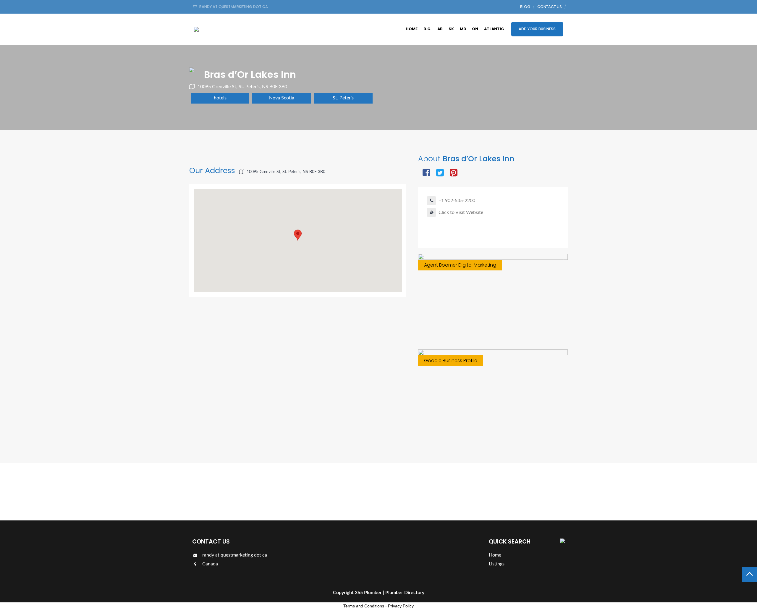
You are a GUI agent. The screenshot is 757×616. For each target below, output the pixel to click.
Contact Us (549, 6)
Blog (525, 6)
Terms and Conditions (363, 606)
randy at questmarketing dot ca (234, 555)
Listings (547, 491)
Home (412, 28)
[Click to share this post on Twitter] (440, 173)
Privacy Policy (401, 606)
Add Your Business (537, 28)
